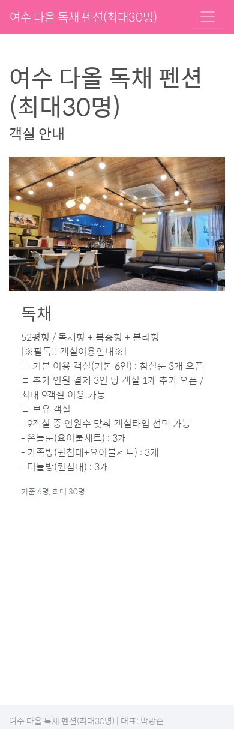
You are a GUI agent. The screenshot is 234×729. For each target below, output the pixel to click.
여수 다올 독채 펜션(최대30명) (83, 16)
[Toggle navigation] (207, 17)
